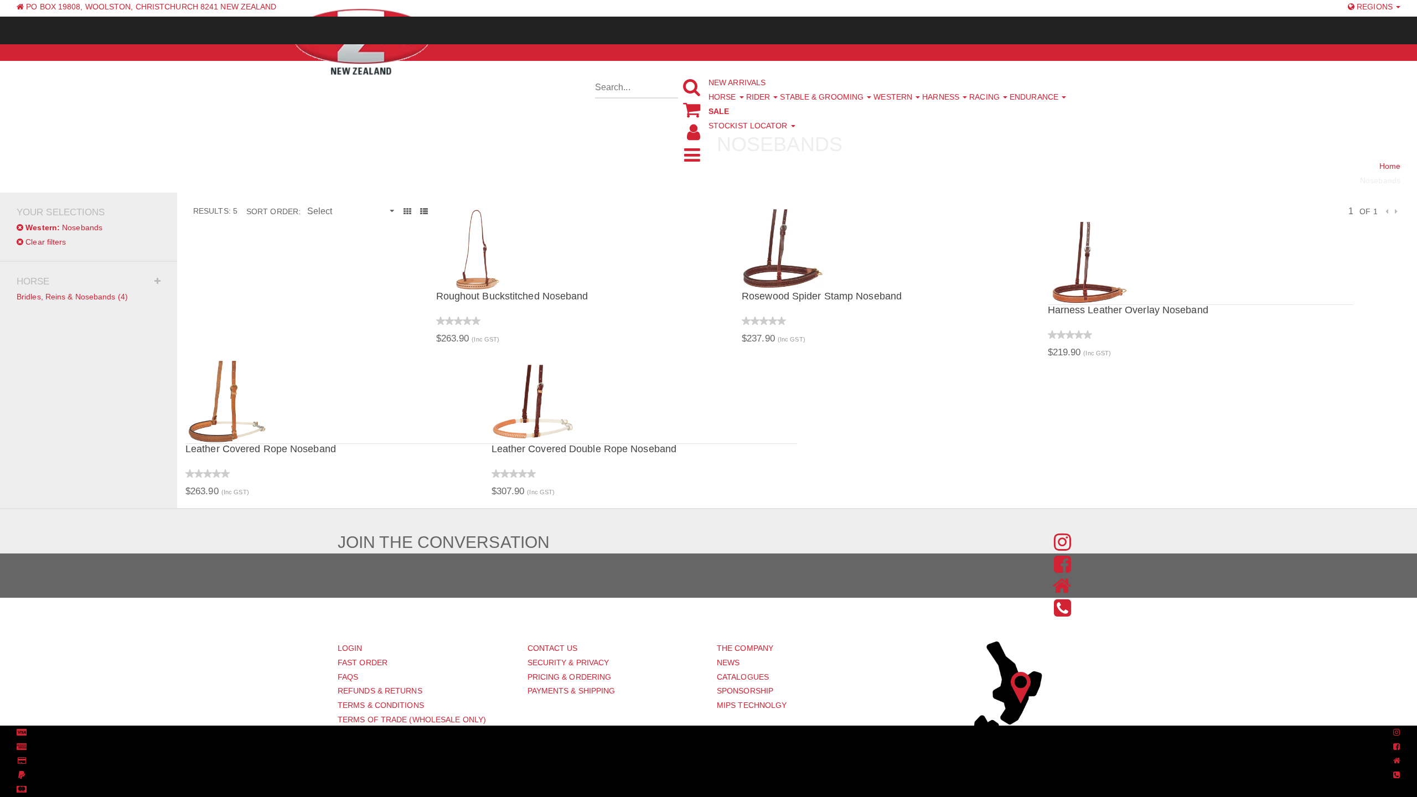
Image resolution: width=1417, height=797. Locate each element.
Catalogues (743, 676)
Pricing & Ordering (570, 676)
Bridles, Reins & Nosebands (72, 296)
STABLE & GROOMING (823, 96)
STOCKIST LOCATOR (749, 125)
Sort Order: (273, 211)
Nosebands (63, 227)
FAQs (348, 676)
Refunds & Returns (380, 690)
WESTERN (893, 96)
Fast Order (362, 662)
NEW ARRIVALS (737, 82)
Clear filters (44, 241)
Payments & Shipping (572, 690)
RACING (985, 96)
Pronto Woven (701, 733)
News (728, 662)
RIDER (759, 96)
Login (350, 648)
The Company (745, 648)
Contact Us (553, 648)
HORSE (723, 96)
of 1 (1368, 211)
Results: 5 (215, 210)
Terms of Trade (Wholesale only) (412, 719)
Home (1389, 166)
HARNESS (941, 96)
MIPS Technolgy (752, 705)
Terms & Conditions (381, 705)
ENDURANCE (1035, 96)
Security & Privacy (568, 662)
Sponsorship (745, 690)
